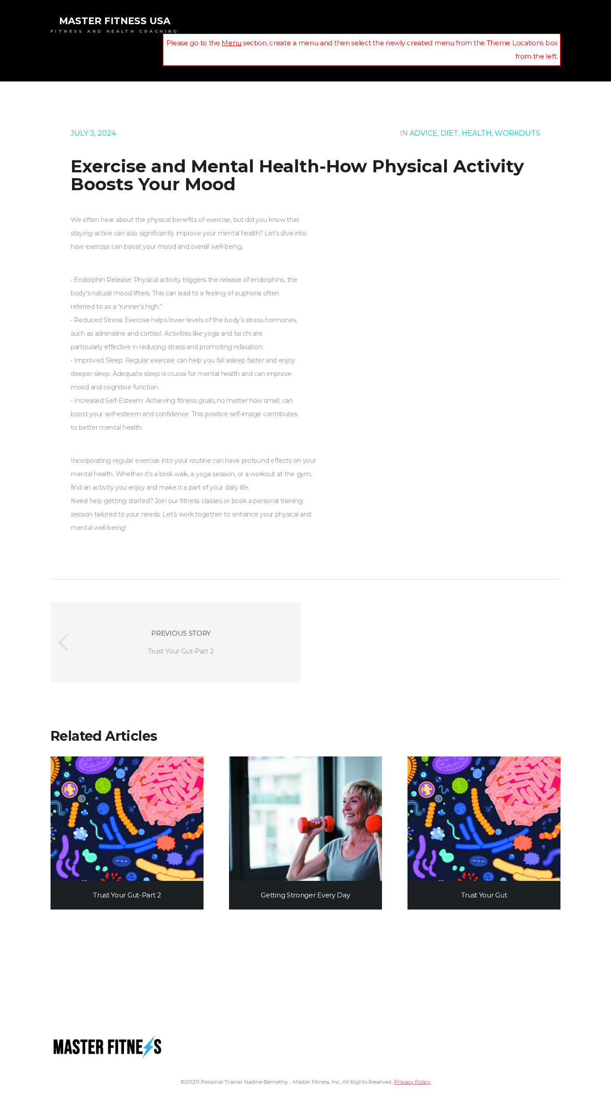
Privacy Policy (412, 1081)
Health (477, 133)
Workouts (517, 133)
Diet (449, 133)
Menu (231, 42)
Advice (423, 133)
